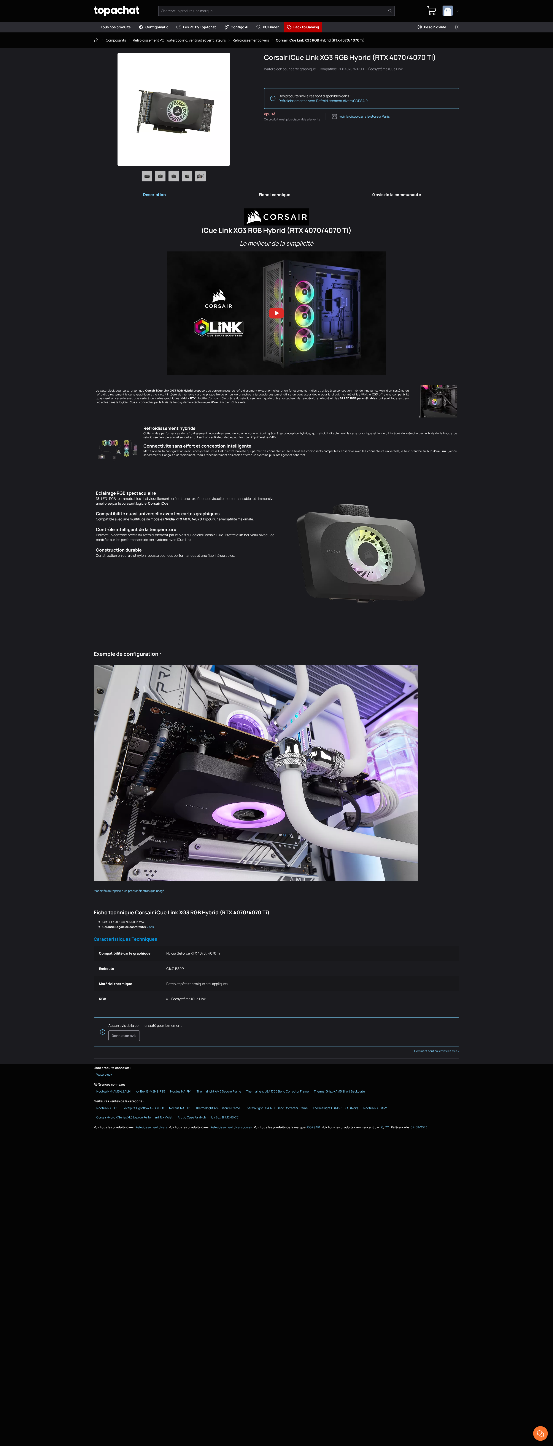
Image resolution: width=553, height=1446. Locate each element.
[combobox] (450, 10)
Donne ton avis (124, 1035)
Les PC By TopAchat (199, 27)
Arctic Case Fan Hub (192, 1117)
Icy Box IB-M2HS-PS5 (150, 1091)
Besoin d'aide (435, 27)
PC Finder (271, 27)
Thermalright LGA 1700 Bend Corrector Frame (277, 1091)
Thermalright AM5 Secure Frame (219, 1091)
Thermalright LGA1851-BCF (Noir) (335, 1108)
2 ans (150, 927)
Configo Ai (239, 27)
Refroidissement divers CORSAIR (342, 100)
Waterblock (104, 1074)
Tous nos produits (116, 27)
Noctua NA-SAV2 (375, 1108)
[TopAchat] (116, 11)
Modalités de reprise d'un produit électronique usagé (129, 891)
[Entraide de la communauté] (540, 1433)
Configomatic (156, 27)
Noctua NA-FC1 (107, 1108)
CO (387, 1127)
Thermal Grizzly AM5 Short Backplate (339, 1091)
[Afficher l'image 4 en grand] (187, 176)
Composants (116, 40)
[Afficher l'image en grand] (174, 109)
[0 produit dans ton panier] (431, 10)
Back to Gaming (306, 27)
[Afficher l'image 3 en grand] (173, 176)
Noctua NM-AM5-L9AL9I (113, 1091)
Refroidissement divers (251, 40)
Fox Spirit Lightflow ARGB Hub (143, 1108)
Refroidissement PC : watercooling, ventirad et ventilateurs (179, 40)
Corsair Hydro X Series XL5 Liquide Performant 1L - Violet (134, 1117)
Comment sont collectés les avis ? (436, 1051)
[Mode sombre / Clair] (456, 27)
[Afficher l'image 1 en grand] (146, 176)
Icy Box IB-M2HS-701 (225, 1117)
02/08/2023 (419, 1127)
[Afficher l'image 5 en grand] (200, 176)
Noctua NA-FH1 (180, 1091)
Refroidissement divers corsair (231, 1127)
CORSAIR (313, 1127)
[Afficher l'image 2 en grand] (160, 176)
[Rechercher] (390, 11)
